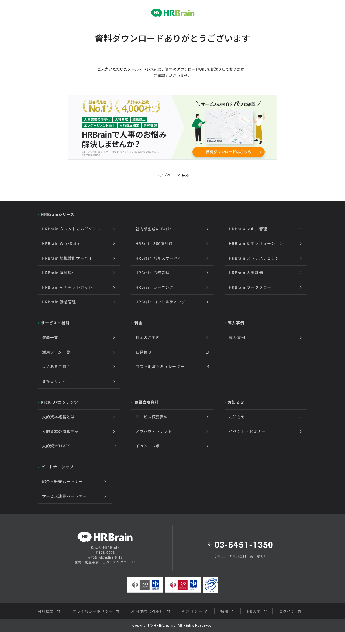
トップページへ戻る (172, 175)
